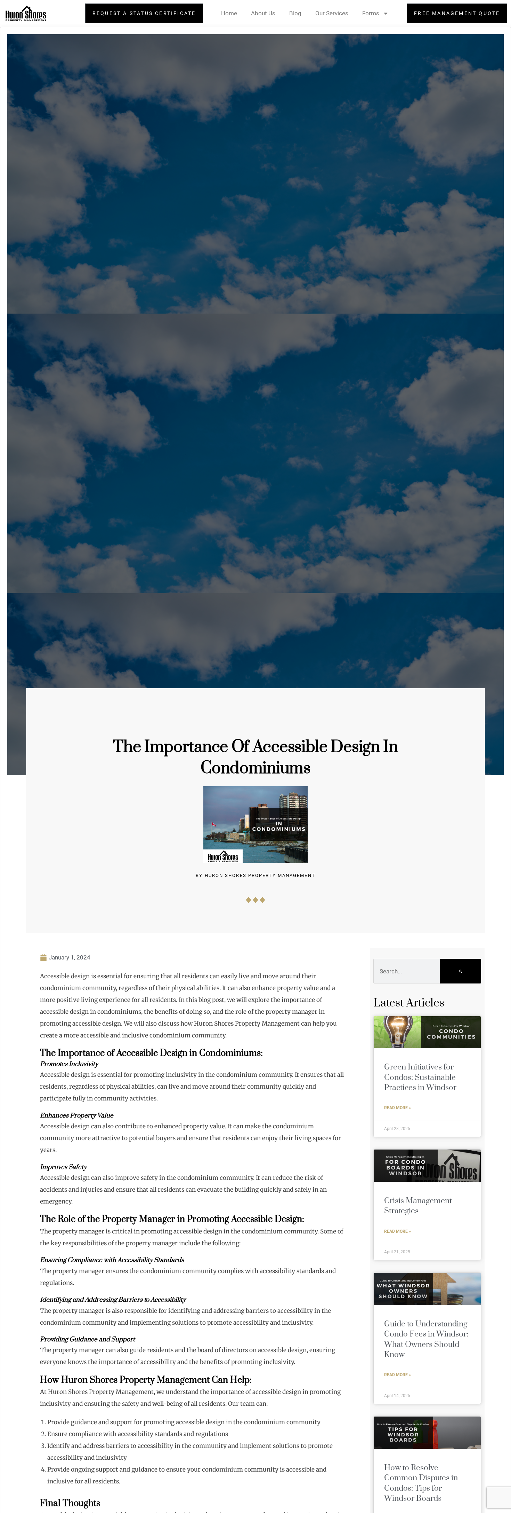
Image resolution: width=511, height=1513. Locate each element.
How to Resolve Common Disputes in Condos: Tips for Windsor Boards (421, 1483)
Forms (370, 13)
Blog (295, 13)
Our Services (331, 13)
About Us (263, 13)
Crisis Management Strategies (418, 1206)
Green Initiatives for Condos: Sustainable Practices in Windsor (420, 1077)
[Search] (460, 971)
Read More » (397, 1107)
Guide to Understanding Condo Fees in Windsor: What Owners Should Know (426, 1339)
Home (229, 13)
